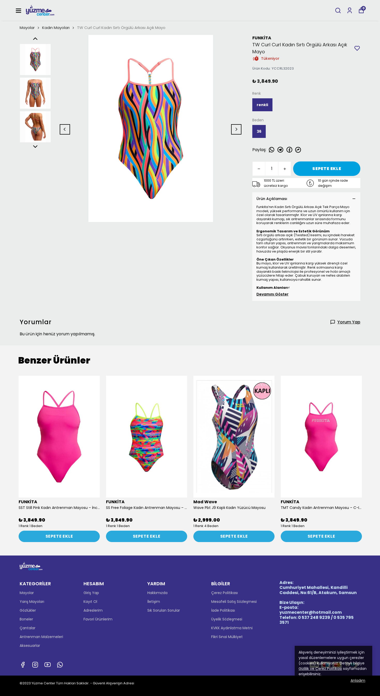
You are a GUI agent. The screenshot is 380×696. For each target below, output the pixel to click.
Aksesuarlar (30, 645)
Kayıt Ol (90, 601)
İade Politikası (223, 610)
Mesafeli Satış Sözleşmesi (234, 601)
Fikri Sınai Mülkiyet (227, 636)
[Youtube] (47, 665)
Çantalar (27, 628)
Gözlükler (28, 610)
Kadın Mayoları (56, 27)
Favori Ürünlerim (97, 619)
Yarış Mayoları (32, 601)
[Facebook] (23, 665)
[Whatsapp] (60, 665)
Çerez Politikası (224, 592)
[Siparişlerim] (349, 10)
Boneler (26, 619)
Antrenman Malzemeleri (41, 636)
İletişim (153, 601)
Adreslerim (93, 610)
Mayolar (27, 27)
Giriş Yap (91, 592)
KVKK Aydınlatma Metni (232, 628)
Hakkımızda (157, 592)
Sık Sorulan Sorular (163, 610)
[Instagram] (35, 665)
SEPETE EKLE (326, 169)
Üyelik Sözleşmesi (226, 619)
